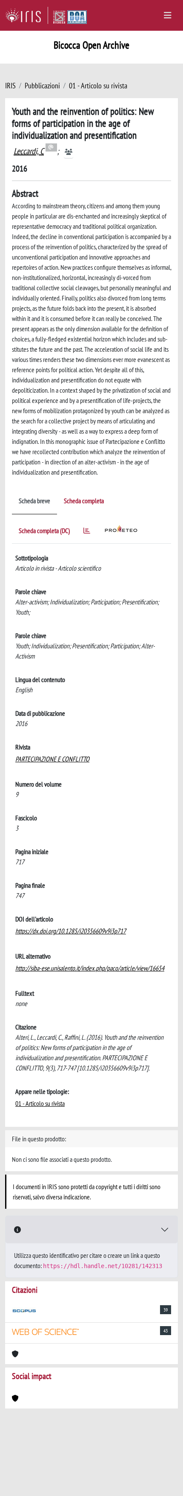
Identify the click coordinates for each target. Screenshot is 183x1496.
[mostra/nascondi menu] (167, 15)
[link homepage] (26, 15)
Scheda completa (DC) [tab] (44, 530)
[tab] (87, 532)
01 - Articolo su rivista (98, 85)
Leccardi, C (29, 151)
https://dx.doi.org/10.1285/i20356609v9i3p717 (70, 931)
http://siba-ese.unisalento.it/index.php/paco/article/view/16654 (89, 968)
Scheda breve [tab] (34, 500)
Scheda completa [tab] (84, 500)
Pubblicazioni (42, 85)
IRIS (10, 85)
